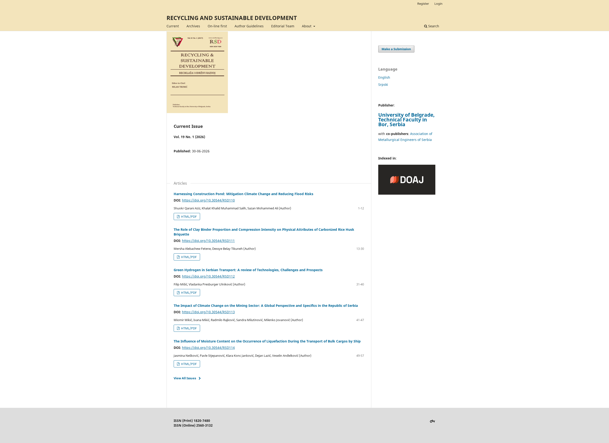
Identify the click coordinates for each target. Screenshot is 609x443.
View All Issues (185, 378)
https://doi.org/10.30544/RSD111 (208, 240)
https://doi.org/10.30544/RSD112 (208, 276)
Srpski (383, 84)
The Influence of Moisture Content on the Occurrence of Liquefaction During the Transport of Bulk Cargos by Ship (267, 341)
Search (433, 26)
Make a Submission (396, 49)
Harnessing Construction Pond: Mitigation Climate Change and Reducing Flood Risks (243, 194)
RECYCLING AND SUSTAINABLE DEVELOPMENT (232, 18)
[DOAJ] (406, 193)
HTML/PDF (188, 216)
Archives (193, 26)
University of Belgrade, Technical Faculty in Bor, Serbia (406, 119)
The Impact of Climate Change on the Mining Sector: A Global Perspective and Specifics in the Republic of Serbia (266, 305)
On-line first (217, 26)
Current (173, 26)
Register (423, 3)
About (307, 26)
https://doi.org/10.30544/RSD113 (208, 312)
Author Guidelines (249, 26)
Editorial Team (282, 26)
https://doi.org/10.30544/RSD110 (208, 200)
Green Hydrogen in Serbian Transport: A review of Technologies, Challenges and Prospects (248, 270)
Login (438, 3)
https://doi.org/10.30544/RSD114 (208, 347)
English (384, 77)
